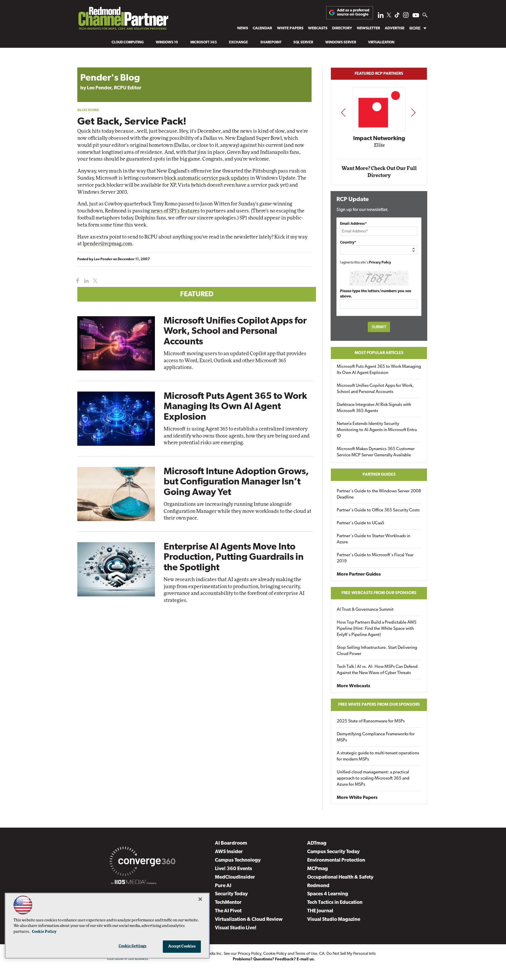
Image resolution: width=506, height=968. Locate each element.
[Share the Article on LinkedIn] (85, 281)
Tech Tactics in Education (335, 902)
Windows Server (340, 42)
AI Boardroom (231, 843)
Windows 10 (167, 42)
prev (343, 112)
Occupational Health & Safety (340, 877)
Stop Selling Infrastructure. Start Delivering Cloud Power (377, 651)
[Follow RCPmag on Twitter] (389, 15)
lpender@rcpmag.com (107, 243)
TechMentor (228, 902)
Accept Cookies (182, 946)
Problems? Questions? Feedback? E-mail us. (274, 959)
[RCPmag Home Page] (123, 19)
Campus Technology (238, 860)
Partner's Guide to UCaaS (360, 523)
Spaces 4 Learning (327, 894)
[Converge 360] (142, 862)
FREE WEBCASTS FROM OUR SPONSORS (378, 593)
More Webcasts (353, 686)
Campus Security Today (333, 851)
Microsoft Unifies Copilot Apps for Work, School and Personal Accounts (235, 331)
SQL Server (303, 42)
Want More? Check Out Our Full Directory (379, 172)
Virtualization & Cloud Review (249, 919)
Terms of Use (306, 954)
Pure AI (223, 885)
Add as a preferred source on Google (353, 12)
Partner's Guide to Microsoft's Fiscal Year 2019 (375, 558)
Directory (342, 28)
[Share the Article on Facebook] (76, 281)
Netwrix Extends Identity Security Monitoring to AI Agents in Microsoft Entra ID (377, 430)
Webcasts (317, 28)
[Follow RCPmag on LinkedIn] (381, 16)
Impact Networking (379, 139)
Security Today (231, 894)
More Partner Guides (359, 574)
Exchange (238, 42)
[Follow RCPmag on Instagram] (406, 16)
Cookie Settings (133, 946)
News (242, 28)
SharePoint (270, 42)
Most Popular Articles (379, 353)
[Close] (200, 899)
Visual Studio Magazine (333, 919)
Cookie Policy (275, 954)
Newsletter (368, 28)
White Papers (290, 28)
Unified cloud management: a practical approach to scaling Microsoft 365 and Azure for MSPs (373, 778)
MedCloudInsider (235, 877)
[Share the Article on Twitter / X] (94, 281)
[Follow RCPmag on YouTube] (416, 15)
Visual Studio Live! (236, 928)
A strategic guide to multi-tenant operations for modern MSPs (378, 756)
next (413, 112)
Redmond (318, 885)
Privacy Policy (380, 262)
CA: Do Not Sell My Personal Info (347, 954)
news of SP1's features (175, 210)
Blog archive (91, 64)
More (415, 28)
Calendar (262, 28)
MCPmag (317, 868)
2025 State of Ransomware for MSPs (371, 721)
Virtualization (381, 42)
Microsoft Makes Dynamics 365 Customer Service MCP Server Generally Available (376, 452)
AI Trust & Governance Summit (365, 610)
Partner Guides (379, 474)
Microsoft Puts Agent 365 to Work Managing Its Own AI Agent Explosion (235, 407)
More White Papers (357, 797)
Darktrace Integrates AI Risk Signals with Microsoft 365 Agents (374, 408)
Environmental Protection (336, 860)
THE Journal (320, 911)
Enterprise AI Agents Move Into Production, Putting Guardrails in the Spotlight (234, 557)
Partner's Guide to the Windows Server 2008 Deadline (379, 494)
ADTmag (316, 843)
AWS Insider (229, 851)
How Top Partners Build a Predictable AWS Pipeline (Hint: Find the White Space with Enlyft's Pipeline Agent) (376, 628)
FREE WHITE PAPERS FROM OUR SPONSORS (379, 704)
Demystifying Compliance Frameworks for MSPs (376, 737)
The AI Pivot (228, 911)
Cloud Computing (128, 42)
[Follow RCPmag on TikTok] (397, 16)
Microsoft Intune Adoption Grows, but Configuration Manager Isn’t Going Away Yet (236, 482)
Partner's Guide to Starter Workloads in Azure (373, 539)
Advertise (394, 28)
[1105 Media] (133, 883)
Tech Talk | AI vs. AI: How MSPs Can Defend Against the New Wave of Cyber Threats (377, 670)
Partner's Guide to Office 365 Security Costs (378, 510)
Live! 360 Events (233, 868)
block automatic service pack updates (206, 178)
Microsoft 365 (203, 42)
